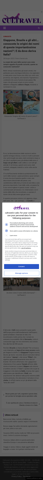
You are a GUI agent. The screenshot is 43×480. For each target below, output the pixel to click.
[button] (21, 235)
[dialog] (21, 240)
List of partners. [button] (26, 248)
